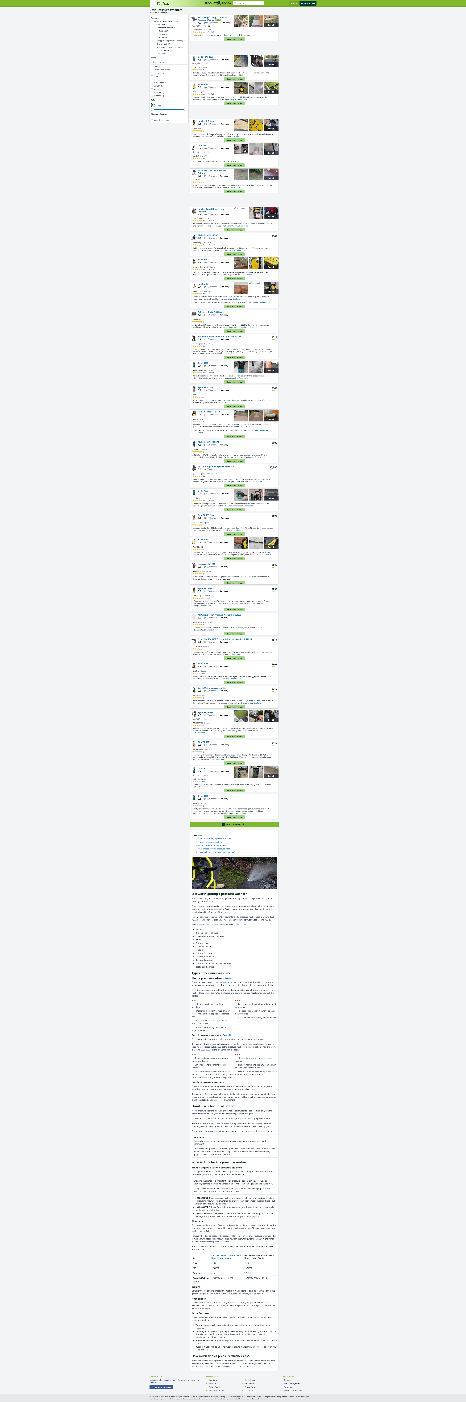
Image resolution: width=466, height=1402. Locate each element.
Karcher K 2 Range (207, 121)
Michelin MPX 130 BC (208, 235)
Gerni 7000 (203, 768)
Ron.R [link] (195, 671)
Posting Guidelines (216, 1390)
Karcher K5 (203, 539)
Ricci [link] (194, 395)
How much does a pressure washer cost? (216, 852)
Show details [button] (251, 35)
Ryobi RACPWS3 (205, 588)
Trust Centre (250, 1380)
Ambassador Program (293, 1390)
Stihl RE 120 (203, 742)
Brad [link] (194, 419)
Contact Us (249, 1390)
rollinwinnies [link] (198, 370)
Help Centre (213, 1380)
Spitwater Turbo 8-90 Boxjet (211, 312)
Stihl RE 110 (203, 663)
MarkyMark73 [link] (198, 622)
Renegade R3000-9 (206, 564)
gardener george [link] (200, 474)
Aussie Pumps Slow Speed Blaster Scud (216, 466)
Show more (161, 54)
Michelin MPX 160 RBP (208, 442)
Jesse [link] (195, 803)
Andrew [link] (196, 595)
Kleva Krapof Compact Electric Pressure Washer (212, 18)
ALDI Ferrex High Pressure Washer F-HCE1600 (219, 615)
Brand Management (292, 1383)
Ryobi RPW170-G (206, 387)
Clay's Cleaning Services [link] (202, 218)
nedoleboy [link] (197, 242)
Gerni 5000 (203, 363)
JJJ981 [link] (195, 180)
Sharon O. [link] (197, 449)
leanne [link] (195, 695)
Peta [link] (194, 67)
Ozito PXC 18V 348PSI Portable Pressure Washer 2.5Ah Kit (225, 639)
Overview (288, 1380)
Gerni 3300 (203, 796)
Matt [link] (194, 779)
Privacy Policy (250, 1387)
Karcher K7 (203, 259)
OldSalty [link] (196, 522)
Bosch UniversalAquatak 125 (212, 688)
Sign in (294, 3)
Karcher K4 (203, 84)
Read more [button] (242, 99)
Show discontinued (161, 120)
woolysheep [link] (197, 29)
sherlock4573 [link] (198, 498)
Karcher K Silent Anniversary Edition (212, 171)
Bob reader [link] (197, 571)
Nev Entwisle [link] (198, 156)
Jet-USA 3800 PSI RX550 (209, 411)
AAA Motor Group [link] (200, 291)
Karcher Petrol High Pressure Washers (212, 210)
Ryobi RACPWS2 (205, 712)
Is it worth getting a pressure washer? (215, 838)
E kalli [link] (195, 128)
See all (228, 978)
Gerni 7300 (203, 490)
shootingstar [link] (198, 344)
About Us (212, 1383)
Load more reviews (235, 39)
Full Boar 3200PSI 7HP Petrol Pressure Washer (220, 336)
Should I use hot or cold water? (212, 845)
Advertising (288, 1387)
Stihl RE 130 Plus (206, 515)
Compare (215, 23)
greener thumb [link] (199, 267)
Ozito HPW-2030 (205, 57)
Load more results (236, 824)
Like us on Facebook (162, 1387)
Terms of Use (250, 1383)
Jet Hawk (202, 145)
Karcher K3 (203, 284)
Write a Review (215, 1387)
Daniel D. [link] (196, 547)
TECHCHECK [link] (197, 646)
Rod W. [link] (195, 319)
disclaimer (267, 1399)
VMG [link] (194, 92)
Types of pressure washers (210, 842)
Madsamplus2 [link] (198, 749)
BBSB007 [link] (196, 723)
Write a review (308, 3)
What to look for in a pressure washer (215, 848)
